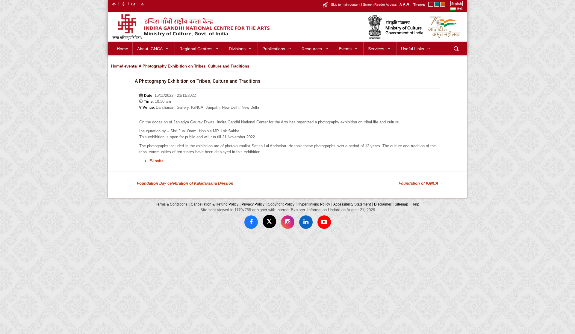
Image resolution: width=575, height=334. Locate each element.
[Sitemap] (142, 3)
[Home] (114, 3)
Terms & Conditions (171, 204)
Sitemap (401, 204)
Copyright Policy (281, 204)
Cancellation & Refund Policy (214, 204)
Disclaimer (382, 204)
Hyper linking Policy (314, 204)
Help (415, 204)
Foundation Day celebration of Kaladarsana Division (182, 183)
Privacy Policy (253, 204)
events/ (130, 66)
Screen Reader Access (380, 4)
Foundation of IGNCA (421, 183)
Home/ (117, 66)
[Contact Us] (133, 3)
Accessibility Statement (352, 204)
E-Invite (156, 161)
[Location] (123, 3)
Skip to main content (345, 4)
